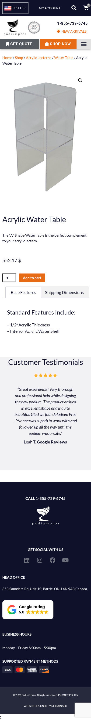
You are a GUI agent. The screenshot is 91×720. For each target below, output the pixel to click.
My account (50, 8)
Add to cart (32, 277)
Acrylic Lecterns (38, 57)
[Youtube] (65, 560)
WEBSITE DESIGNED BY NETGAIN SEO (45, 705)
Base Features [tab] (23, 292)
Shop (19, 57)
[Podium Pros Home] (22, 27)
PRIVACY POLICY (68, 694)
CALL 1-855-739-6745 (45, 498)
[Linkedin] (27, 560)
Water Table (63, 57)
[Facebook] (52, 560)
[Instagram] (40, 560)
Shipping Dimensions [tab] (64, 292)
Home (7, 57)
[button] (74, 7)
